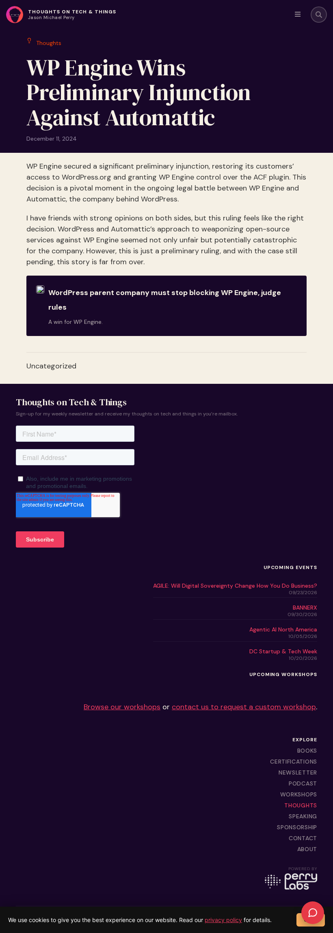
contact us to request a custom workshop (244, 707)
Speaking (303, 816)
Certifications (293, 761)
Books (307, 750)
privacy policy (223, 919)
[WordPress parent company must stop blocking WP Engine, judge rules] (166, 306)
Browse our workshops (122, 707)
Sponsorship (297, 827)
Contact (303, 838)
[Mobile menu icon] (298, 14)
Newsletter (298, 772)
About (307, 849)
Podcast (303, 783)
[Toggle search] (319, 14)
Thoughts (300, 805)
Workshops (298, 794)
